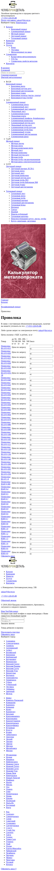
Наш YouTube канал (9, 611)
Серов (8, 819)
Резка (13, 47)
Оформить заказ (8, 556)
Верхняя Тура (12, 671)
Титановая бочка (18, 205)
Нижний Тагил (12, 766)
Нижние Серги (12, 764)
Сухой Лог (10, 830)
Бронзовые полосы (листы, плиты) (26, 95)
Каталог (9, 27)
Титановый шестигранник (22, 203)
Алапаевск (10, 641)
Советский (10, 821)
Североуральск (12, 816)
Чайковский (11, 851)
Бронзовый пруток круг (21, 88)
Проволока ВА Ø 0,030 (6, 367)
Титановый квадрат (19, 200)
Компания (10, 41)
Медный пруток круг (20, 155)
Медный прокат (18, 34)
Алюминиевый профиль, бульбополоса (28, 118)
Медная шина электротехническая (25, 162)
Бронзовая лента (18, 86)
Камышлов (10, 702)
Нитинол (15, 207)
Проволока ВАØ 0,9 (5, 507)
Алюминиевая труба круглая (23, 127)
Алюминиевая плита (20, 114)
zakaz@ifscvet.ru (45, 330)
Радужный (10, 805)
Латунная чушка (18, 185)
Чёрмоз (9, 858)
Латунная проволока (20, 175)
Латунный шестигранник (22, 187)
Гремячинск (11, 680)
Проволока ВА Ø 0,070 (6, 418)
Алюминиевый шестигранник (24, 134)
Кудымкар (10, 728)
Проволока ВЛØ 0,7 (5, 517)
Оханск (9, 789)
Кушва (9, 732)
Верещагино (11, 662)
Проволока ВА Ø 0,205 (6, 468)
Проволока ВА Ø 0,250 (6, 473)
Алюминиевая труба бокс (22, 130)
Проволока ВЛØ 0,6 (5, 547)
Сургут (9, 828)
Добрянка (10, 689)
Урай (8, 844)
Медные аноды (17, 143)
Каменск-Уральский (14, 700)
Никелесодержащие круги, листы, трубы (28, 219)
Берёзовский (11, 657)
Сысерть (9, 832)
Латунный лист (17, 173)
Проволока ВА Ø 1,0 (5, 478)
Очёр (8, 791)
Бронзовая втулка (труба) (22, 98)
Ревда (8, 807)
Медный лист (17, 150)
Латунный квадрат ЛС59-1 (22, 169)
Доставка (15, 50)
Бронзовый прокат (19, 29)
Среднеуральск (12, 825)
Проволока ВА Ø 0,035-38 (6, 373)
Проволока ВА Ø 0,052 (6, 398)
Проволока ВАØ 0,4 (5, 488)
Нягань (9, 785)
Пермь (9, 796)
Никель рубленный (19, 214)
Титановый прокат (19, 38)
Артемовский (12, 648)
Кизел (8, 709)
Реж (7, 812)
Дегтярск (10, 687)
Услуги (9, 45)
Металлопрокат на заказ (21, 52)
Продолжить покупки (10, 632)
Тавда (8, 835)
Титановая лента (18, 196)
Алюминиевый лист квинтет (23, 109)
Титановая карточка (19, 216)
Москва (9, 750)
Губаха (9, 682)
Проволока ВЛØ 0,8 (5, 522)
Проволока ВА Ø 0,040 (6, 379)
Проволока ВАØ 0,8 (5, 503)
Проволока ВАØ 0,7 (5, 498)
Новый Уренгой (13, 778)
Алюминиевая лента (20, 104)
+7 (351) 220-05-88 (9, 18)
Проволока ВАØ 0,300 (5, 483)
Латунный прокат (18, 36)
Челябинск (10, 853)
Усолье (9, 846)
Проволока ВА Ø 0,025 (6, 357)
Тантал (14, 209)
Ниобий (14, 212)
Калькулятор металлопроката (23, 57)
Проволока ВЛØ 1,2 (5, 532)
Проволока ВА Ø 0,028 (6, 362)
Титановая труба (18, 198)
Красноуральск (12, 723)
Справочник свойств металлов (24, 61)
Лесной (9, 739)
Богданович (11, 659)
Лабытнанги (11, 734)
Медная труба (17, 157)
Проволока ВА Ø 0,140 (6, 458)
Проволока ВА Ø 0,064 (6, 413)
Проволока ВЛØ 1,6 (5, 542)
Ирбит (9, 698)
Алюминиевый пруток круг (23, 123)
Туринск (9, 841)
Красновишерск (13, 716)
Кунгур (9, 730)
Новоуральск (21, 22)
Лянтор (9, 744)
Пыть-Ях (10, 803)
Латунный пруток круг (21, 178)
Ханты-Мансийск (13, 848)
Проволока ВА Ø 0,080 (6, 423)
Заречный (10, 691)
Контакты (10, 63)
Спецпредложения (9, 75)
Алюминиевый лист (20, 107)
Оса (7, 787)
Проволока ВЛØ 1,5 (5, 537)
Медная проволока (19, 153)
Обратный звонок (8, 600)
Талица (9, 837)
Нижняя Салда (12, 769)
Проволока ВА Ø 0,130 (6, 453)
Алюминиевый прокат (21, 31)
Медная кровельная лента (22, 148)
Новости (9, 43)
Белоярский (11, 652)
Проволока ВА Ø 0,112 (6, 443)
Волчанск (10, 675)
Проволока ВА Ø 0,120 (6, 448)
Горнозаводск (12, 678)
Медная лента (17, 146)
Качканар (10, 707)
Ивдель (9, 694)
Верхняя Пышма (13, 666)
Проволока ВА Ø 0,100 (6, 433)
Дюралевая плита (18, 116)
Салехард (10, 814)
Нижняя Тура (11, 771)
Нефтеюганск (12, 762)
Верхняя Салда (12, 668)
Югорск (9, 864)
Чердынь (10, 855)
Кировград (10, 712)
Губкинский (11, 684)
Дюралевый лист (18, 111)
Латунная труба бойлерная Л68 (24, 182)
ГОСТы (14, 59)
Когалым (10, 714)
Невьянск (10, 759)
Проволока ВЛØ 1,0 (5, 527)
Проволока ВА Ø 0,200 (6, 463)
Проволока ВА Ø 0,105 (6, 438)
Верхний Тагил (12, 664)
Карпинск (10, 705)
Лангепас (10, 737)
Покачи (9, 798)
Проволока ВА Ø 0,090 (6, 428)
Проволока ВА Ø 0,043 (6, 384)
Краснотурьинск (13, 721)
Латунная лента (17, 171)
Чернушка (10, 860)
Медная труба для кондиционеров (25, 159)
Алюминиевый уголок (21, 132)
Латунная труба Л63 (19, 180)
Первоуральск (12, 794)
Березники (10, 655)
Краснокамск (11, 718)
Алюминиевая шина (20, 136)
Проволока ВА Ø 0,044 (6, 389)
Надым (9, 757)
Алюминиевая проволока (22, 120)
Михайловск (11, 748)
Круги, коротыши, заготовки (23, 221)
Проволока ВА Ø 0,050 (6, 393)
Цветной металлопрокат (11, 77)
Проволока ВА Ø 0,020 (6, 352)
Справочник (11, 54)
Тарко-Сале (11, 839)
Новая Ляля (11, 773)
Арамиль (10, 646)
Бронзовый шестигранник (22, 91)
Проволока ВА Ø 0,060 (6, 408)
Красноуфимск (12, 725)
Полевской (10, 801)
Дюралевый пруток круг (21, 125)
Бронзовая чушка (18, 93)
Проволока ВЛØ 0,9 (5, 552)
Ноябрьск (10, 780)
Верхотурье (11, 673)
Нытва (9, 782)
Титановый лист (18, 193)
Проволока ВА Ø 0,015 (6, 347)
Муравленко (11, 755)
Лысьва (9, 741)
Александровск (12, 643)
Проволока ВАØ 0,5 (5, 493)
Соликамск (11, 823)
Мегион (9, 746)
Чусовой (9, 862)
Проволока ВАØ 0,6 (5, 512)
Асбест (9, 650)
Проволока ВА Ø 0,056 (6, 403)
